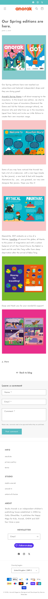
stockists (8, 456)
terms (7, 467)
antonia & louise (11, 494)
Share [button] (6, 361)
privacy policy (10, 462)
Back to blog (26, 372)
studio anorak (10, 483)
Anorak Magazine (15, 592)
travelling (13, 239)
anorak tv (8, 488)
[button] (5, 8)
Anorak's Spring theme (12, 96)
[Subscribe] (37, 537)
